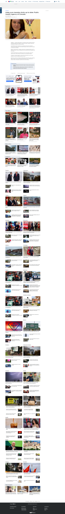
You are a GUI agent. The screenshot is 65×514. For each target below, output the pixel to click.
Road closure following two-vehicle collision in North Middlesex (13, 332)
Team (39, 501)
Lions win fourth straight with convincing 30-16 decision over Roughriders (13, 282)
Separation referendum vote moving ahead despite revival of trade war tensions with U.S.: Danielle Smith (16, 215)
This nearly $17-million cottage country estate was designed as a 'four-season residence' (34, 166)
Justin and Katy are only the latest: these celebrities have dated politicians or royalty (22, 166)
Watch (26, 1)
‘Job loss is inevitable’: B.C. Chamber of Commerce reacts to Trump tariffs (30, 182)
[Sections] (6, 1)
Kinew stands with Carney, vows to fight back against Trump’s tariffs (31, 257)
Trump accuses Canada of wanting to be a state (10, 124)
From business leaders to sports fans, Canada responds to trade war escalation (35, 261)
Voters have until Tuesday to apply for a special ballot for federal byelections (13, 406)
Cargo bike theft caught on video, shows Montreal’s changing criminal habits (17, 240)
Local (19, 1)
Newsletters (36, 501)
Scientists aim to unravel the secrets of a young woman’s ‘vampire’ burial (34, 152)
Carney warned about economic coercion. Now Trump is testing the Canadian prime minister (22, 95)
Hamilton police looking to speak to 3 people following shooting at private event (16, 191)
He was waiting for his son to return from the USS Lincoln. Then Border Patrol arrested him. (30, 383)
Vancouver (7, 10)
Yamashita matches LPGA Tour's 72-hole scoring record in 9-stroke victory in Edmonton (35, 236)
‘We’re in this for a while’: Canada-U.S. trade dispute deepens (10, 95)
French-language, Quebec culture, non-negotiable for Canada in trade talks (13, 232)
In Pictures (29, 1)
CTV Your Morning (35, 1)
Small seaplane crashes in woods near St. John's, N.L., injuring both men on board (17, 265)
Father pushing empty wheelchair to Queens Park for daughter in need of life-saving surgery (31, 282)
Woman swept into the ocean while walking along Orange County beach (10, 493)
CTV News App (27, 501)
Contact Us (31, 501)
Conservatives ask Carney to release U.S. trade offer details (10, 106)
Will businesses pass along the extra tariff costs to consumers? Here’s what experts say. (17, 335)
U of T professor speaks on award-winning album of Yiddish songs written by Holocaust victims (22, 153)
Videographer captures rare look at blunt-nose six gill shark (22, 124)
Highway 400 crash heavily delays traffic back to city (31, 331)
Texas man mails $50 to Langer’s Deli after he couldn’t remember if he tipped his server (10, 153)
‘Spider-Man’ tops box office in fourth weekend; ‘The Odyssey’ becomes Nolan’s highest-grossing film (31, 429)
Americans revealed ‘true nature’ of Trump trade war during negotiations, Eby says (34, 365)
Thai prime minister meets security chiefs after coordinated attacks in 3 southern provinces (34, 391)
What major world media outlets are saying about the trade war (34, 95)
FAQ (33, 501)
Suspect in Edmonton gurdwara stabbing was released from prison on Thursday (34, 494)
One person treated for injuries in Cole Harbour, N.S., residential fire (13, 257)
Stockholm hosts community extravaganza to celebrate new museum (17, 285)
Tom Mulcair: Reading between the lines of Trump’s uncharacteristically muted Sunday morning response (34, 106)
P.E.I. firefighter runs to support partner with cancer (22, 139)
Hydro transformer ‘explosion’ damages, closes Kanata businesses (31, 207)
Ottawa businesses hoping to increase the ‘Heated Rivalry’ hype (34, 124)
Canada (22, 1)
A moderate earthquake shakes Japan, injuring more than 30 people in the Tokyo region (13, 473)
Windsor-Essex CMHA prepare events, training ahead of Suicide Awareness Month (13, 357)
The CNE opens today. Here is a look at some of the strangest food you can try (10, 166)
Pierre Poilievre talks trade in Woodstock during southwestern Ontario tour (16, 340)
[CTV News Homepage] (11, 1)
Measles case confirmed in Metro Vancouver (20, 68)
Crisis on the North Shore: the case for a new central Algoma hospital (31, 307)
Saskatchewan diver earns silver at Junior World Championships (16, 290)
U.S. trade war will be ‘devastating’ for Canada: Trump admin (22, 106)
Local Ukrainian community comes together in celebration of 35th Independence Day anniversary (34, 290)
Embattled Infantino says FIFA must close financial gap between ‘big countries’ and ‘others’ (13, 451)
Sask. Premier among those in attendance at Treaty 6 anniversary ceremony (10, 140)
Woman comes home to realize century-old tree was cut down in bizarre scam (34, 140)
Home (16, 1)
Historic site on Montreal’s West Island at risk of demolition (17, 235)
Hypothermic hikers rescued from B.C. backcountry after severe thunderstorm (13, 383)
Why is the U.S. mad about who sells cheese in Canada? (22, 493)
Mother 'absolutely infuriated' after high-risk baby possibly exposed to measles (23, 65)
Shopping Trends (41, 1)
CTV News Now (48, 1)
